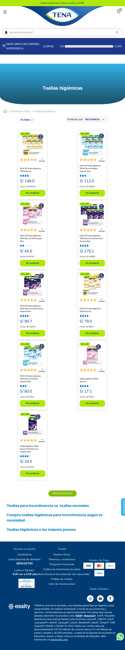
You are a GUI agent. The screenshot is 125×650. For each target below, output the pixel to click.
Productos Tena (20, 111)
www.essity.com (59, 639)
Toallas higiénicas (45, 111)
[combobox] (62, 32)
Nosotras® (90, 615)
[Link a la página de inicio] (5, 111)
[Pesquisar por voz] (6, 32)
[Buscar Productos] (117, 32)
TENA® (79, 615)
